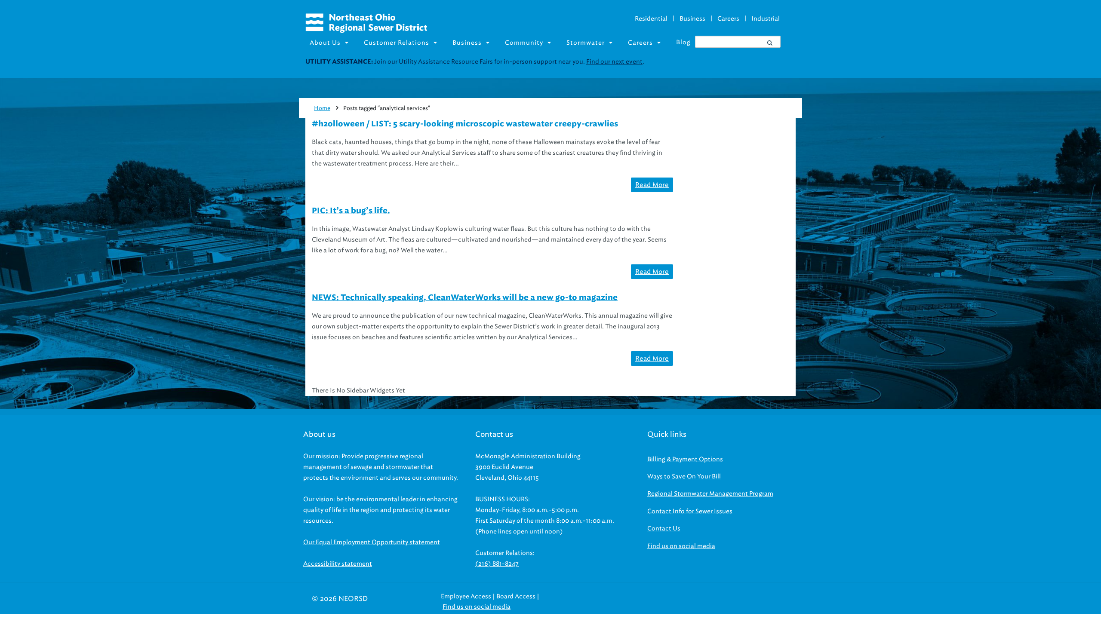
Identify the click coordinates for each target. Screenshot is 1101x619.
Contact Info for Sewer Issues (689, 511)
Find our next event (614, 61)
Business (692, 18)
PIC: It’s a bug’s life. (351, 211)
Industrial (765, 18)
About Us (325, 42)
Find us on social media (681, 546)
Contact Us (663, 528)
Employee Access (466, 596)
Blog (683, 42)
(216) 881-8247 (497, 563)
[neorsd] (366, 30)
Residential (651, 18)
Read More (652, 185)
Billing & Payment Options (685, 459)
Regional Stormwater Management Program (710, 493)
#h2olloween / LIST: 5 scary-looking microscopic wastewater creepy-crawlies (465, 124)
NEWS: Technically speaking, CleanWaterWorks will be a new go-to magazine (465, 298)
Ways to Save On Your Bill (684, 476)
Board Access (515, 596)
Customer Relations (396, 42)
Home (322, 108)
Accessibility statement (337, 563)
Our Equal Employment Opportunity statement (371, 542)
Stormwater (585, 42)
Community (524, 42)
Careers (728, 18)
